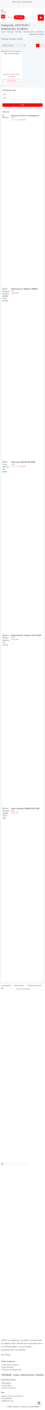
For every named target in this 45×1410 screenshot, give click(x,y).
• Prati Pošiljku (6, 1385)
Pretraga (19, 17)
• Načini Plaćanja (7, 1367)
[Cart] (41, 18)
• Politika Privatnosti (8, 1388)
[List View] (42, 45)
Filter (22, 105)
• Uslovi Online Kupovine (10, 1365)
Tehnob (16, 1407)
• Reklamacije (6, 1383)
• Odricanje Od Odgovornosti (11, 1370)
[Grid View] (37, 45)
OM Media (35, 1407)
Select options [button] (11, 80)
